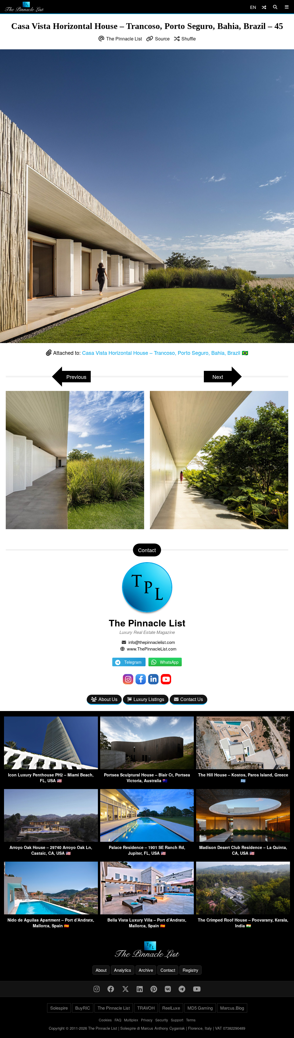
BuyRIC (82, 1008)
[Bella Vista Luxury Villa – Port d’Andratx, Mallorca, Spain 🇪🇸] (147, 913)
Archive (146, 970)
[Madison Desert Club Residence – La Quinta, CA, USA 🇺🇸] (243, 840)
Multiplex (131, 1019)
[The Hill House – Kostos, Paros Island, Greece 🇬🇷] (243, 767)
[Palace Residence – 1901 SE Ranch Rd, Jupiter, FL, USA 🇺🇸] (147, 840)
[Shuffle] (264, 7)
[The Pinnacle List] (147, 949)
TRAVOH (146, 1008)
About (101, 970)
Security (161, 1019)
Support (177, 1019)
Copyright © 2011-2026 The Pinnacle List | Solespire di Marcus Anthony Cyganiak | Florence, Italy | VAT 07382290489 (147, 1028)
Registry (190, 970)
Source (162, 38)
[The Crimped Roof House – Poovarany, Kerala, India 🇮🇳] (243, 913)
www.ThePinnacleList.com (152, 649)
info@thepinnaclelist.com (151, 642)
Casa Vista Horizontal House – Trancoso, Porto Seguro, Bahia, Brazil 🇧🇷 (165, 352)
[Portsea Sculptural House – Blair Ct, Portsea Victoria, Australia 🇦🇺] (147, 767)
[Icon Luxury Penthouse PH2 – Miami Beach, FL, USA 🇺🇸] (51, 767)
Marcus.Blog (232, 1008)
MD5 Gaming (200, 1008)
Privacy (146, 1019)
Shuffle (188, 38)
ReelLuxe (171, 1008)
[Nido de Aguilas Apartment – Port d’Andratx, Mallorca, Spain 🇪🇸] (51, 913)
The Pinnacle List (124, 38)
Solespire (59, 1008)
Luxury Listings (149, 699)
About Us (107, 699)
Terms (191, 1019)
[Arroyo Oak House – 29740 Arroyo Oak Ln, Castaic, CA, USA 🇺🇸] (51, 840)
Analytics (122, 970)
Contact (167, 970)
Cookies (105, 1019)
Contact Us (191, 699)
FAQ (118, 1019)
